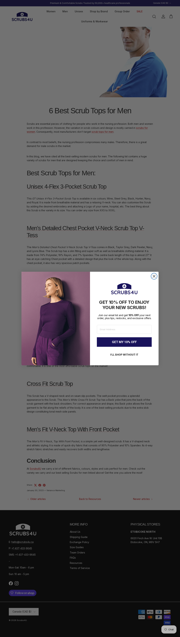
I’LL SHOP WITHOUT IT (124, 354)
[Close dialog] (154, 276)
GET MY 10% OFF (124, 342)
